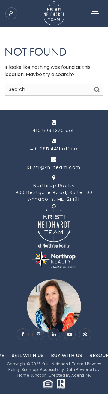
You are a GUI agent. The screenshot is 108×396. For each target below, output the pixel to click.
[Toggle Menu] (95, 13)
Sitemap (30, 369)
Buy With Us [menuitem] (66, 355)
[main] (54, 55)
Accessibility (52, 369)
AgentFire (80, 375)
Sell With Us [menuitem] (28, 355)
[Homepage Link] (54, 13)
